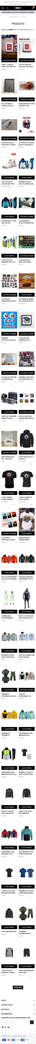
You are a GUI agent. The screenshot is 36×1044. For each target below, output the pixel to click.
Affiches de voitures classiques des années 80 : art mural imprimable (8, 378)
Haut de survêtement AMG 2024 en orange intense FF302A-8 (9, 578)
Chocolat (4, 504)
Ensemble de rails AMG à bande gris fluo (7, 656)
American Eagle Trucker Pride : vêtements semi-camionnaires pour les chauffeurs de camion (26, 539)
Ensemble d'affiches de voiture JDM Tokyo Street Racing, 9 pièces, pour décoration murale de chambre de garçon (27, 378)
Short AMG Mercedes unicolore (26, 971)
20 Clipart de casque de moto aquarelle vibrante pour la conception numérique (26, 144)
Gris (9, 423)
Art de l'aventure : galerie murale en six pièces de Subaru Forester (26, 417)
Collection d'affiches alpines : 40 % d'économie (8, 539)
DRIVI (18, 8)
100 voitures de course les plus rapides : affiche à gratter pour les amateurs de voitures (8, 105)
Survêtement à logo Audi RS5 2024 (8, 222)
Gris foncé (6, 898)
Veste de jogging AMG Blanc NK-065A (27, 656)
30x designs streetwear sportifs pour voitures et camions (9, 300)
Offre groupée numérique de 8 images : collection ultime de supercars (26, 339)
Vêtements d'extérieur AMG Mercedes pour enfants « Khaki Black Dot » (24, 933)
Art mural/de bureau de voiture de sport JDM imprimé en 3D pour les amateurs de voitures (27, 300)
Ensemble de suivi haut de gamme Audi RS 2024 (26, 183)
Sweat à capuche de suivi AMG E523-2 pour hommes (26, 617)
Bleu (4, 423)
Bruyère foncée (26, 504)
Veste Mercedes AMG (8, 931)
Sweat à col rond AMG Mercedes (25, 812)
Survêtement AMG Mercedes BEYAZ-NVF (8, 773)
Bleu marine (26, 818)
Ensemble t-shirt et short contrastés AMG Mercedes (26, 773)
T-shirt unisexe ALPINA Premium (7, 498)
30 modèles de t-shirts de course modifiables (25, 261)
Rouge (28, 818)
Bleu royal (6, 937)
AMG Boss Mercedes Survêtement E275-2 (26, 578)
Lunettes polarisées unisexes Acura (8, 417)
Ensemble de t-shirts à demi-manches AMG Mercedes (26, 892)
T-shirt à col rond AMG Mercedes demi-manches (8, 892)
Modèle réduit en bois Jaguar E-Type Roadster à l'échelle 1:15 (27, 105)
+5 (31, 464)
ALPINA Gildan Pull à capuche (26, 458)
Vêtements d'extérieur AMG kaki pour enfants (8, 695)
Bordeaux (9, 504)
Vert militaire (26, 464)
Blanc (21, 818)
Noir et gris (4, 978)
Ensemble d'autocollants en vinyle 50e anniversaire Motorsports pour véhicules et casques (9, 339)
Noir (2, 423)
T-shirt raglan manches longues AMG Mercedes (7, 972)
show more (18, 987)
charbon (28, 464)
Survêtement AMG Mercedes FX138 (7, 853)
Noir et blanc (2, 978)
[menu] (2, 8)
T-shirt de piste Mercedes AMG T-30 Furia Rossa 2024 (8, 261)
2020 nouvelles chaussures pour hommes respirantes (8, 183)
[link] (9, 46)
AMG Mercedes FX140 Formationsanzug (26, 853)
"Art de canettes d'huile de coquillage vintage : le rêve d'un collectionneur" (26, 66)
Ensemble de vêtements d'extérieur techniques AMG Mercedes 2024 (7, 734)
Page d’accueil (14, 17)
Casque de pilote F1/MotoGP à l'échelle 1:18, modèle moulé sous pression (9, 144)
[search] (7, 8)
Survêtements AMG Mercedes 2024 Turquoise (26, 734)
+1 (30, 819)
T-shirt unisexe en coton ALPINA (25, 498)
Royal (28, 504)
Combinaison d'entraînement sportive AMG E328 (8, 617)
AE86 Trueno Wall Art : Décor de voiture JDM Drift (7, 458)
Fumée (11, 504)
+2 (13, 898)
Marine (24, 464)
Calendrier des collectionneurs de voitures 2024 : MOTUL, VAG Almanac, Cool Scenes (26, 222)
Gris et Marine (6, 978)
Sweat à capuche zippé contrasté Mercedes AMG (7, 812)
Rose (6, 423)
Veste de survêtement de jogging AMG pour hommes (25, 695)
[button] (32, 1022)
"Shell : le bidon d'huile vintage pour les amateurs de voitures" (8, 66)
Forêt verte (21, 464)
